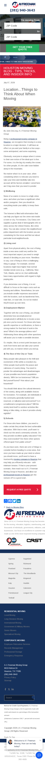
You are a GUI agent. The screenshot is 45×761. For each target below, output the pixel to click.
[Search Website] (33, 697)
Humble (26, 583)
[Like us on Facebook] (5, 690)
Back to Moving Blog (15, 507)
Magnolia (11, 578)
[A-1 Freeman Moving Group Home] (23, 5)
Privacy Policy (10, 677)
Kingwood (27, 578)
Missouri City (13, 573)
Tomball (11, 598)
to (38, 31)
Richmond (27, 564)
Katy (10, 583)
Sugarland (27, 559)
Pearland (11, 568)
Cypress (11, 559)
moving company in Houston (25, 459)
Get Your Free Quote (22, 48)
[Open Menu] (5, 5)
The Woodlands (29, 573)
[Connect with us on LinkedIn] (12, 690)
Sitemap (7, 681)
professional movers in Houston (17, 475)
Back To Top (9, 737)
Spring (10, 564)
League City (27, 593)
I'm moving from (30, 20)
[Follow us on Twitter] (9, 690)
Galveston (27, 588)
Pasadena (27, 568)
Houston (11, 588)
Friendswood (13, 593)
